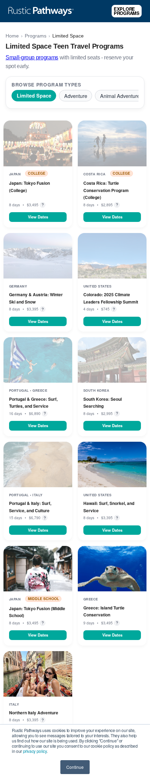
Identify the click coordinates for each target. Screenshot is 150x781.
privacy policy (35, 751)
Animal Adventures (121, 95)
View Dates (38, 216)
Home (12, 36)
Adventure (75, 95)
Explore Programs (127, 11)
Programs (35, 36)
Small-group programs (32, 57)
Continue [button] (75, 767)
